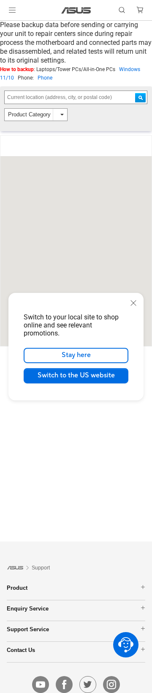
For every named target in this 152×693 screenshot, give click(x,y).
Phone (45, 78)
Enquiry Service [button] (28, 608)
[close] (133, 303)
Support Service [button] (28, 629)
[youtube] (40, 684)
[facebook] (64, 684)
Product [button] (17, 588)
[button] (12, 10)
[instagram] (111, 684)
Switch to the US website (76, 375)
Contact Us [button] (21, 650)
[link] (76, 10)
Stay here (76, 355)
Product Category (29, 114)
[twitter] (87, 684)
